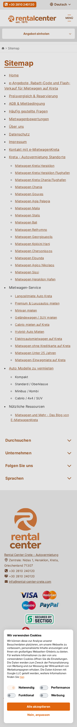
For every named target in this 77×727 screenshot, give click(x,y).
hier (22, 676)
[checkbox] (11, 688)
